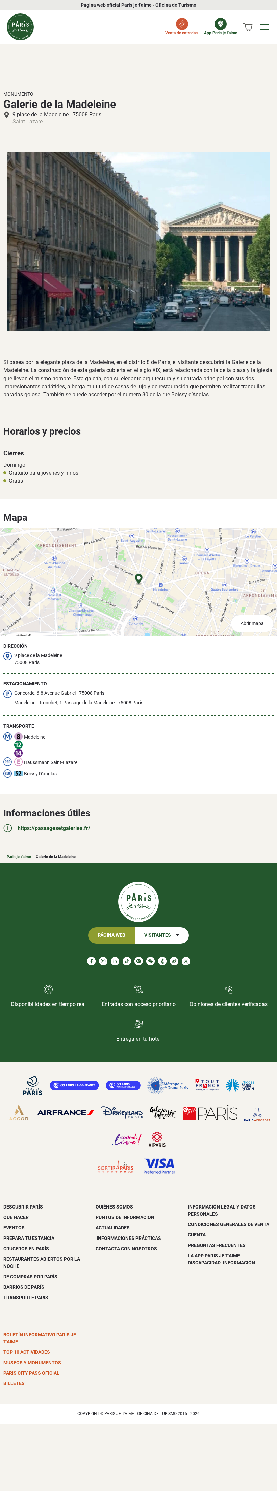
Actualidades (113, 1227)
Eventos (14, 1227)
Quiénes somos (114, 1207)
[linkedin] (115, 961)
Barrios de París (23, 1287)
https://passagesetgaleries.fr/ (54, 828)
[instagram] (103, 961)
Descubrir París (23, 1207)
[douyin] (162, 961)
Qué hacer (16, 1217)
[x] (186, 961)
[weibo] (174, 961)
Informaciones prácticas (128, 1238)
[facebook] (91, 961)
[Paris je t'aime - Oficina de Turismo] (20, 26)
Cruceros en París (26, 1248)
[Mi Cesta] (248, 27)
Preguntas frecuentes (217, 1245)
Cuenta (197, 1234)
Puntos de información (125, 1217)
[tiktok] (127, 961)
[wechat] (150, 961)
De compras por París (30, 1276)
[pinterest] (138, 961)
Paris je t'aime (19, 857)
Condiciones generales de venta (228, 1224)
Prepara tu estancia (28, 1238)
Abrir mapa (252, 623)
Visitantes (157, 935)
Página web (111, 935)
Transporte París (25, 1297)
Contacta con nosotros (126, 1248)
